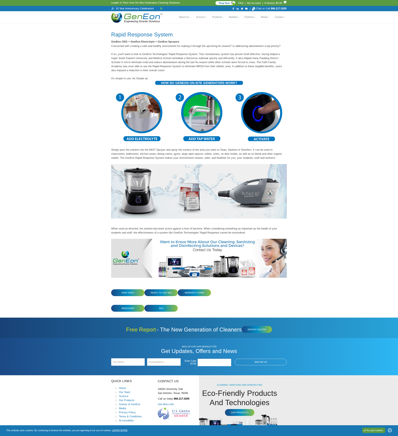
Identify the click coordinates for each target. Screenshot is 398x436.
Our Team (124, 392)
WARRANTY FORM (194, 292)
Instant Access (257, 329)
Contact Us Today (207, 250)
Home (122, 388)
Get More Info (166, 404)
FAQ (240, 3)
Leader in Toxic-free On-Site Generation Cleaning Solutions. (145, 2)
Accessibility (126, 420)
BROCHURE (128, 308)
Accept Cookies (375, 430)
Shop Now (224, 3)
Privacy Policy (127, 412)
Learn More (119, 430)
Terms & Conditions (130, 416)
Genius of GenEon (129, 404)
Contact (279, 17)
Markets (233, 17)
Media (264, 17)
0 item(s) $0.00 (273, 3)
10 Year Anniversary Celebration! (135, 8)
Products (217, 17)
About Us (184, 17)
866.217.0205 (278, 8)
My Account (254, 3)
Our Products (126, 400)
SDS (161, 308)
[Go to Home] (136, 17)
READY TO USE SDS (161, 292)
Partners (249, 17)
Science (200, 17)
